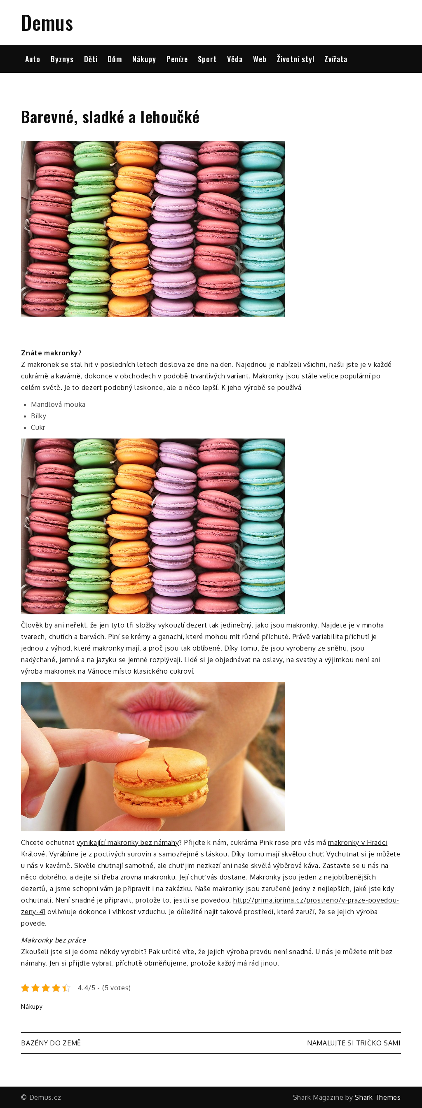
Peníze (177, 59)
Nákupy (144, 59)
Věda (235, 59)
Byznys (62, 59)
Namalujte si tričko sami (354, 1043)
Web (260, 59)
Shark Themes (378, 1097)
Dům (115, 59)
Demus (47, 22)
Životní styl (295, 59)
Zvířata (335, 59)
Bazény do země (51, 1043)
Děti (91, 59)
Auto (32, 59)
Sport (207, 59)
